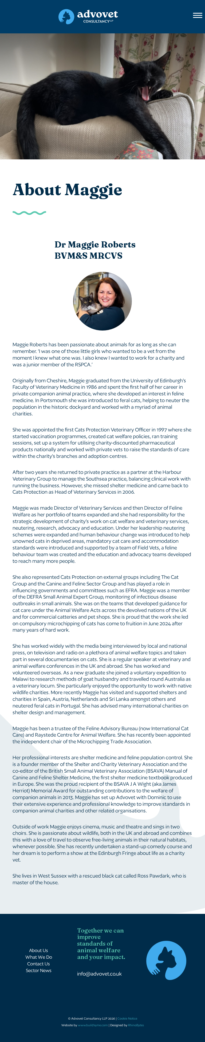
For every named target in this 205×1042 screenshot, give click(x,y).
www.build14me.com (93, 1025)
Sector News (39, 970)
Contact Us (38, 963)
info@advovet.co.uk (99, 974)
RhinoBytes (136, 1025)
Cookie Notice (127, 1018)
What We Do (38, 957)
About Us (38, 950)
